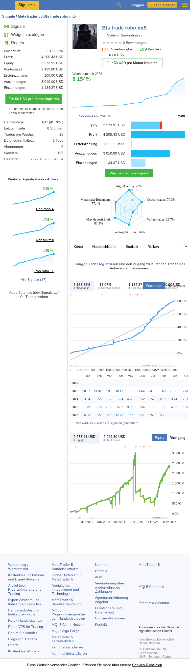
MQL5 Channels (151, 587)
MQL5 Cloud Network (68, 625)
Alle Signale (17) (34, 280)
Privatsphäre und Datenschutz (108, 610)
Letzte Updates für (66, 577)
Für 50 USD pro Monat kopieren (34, 99)
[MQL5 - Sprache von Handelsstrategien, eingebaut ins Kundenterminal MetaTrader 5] (7, 5)
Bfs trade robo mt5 (59, 16)
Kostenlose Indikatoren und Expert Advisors (26, 577)
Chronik (101, 571)
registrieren (108, 264)
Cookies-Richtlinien (110, 618)
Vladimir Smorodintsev (124, 35)
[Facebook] (141, 620)
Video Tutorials (20, 292)
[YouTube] (165, 620)
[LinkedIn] (173, 620)
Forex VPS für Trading (25, 627)
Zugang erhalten (162, 5)
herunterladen (63, 639)
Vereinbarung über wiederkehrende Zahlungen (109, 587)
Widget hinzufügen (27, 34)
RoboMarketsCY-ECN (94, 116)
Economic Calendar (154, 603)
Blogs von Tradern (22, 639)
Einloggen (136, 5)
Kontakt (101, 624)
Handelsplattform (65, 567)
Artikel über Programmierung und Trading (25, 589)
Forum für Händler (22, 633)
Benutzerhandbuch (66, 602)
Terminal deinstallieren (69, 653)
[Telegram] (149, 620)
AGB (98, 577)
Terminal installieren (67, 647)
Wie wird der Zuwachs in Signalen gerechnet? (107, 423)
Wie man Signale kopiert (129, 173)
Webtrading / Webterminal (18, 567)
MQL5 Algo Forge (65, 631)
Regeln (17, 43)
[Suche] (119, 5)
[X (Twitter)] (157, 620)
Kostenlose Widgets (23, 651)
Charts (13, 645)
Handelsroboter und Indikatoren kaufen (23, 612)
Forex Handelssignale (25, 620)
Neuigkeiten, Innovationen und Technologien (65, 589)
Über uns (102, 565)
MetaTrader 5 (149, 565)
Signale (18, 26)
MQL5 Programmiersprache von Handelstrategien (68, 614)
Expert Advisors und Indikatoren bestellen (24, 602)
